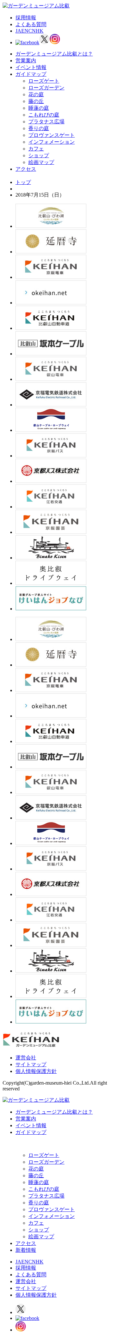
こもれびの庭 (43, 114)
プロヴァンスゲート (51, 135)
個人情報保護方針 (36, 1071)
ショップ (38, 155)
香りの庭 (38, 128)
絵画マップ (41, 162)
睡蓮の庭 (38, 108)
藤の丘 (36, 101)
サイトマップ (30, 1064)
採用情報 (25, 17)
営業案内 (25, 60)
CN (32, 31)
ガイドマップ (30, 74)
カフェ (36, 148)
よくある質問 (30, 24)
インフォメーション (51, 142)
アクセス (25, 169)
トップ (23, 182)
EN (24, 31)
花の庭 (36, 94)
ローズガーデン (46, 87)
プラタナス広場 (46, 121)
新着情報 (25, 1250)
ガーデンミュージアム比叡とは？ (54, 53)
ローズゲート (43, 81)
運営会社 (25, 1057)
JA (18, 31)
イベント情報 (30, 67)
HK (40, 31)
